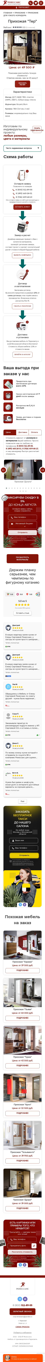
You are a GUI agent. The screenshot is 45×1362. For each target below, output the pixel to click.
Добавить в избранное (23, 1333)
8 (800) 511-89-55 (24, 190)
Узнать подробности (37, 129)
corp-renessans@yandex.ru (22, 1317)
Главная (7, 13)
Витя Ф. (15, 773)
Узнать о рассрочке (22, 306)
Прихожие (20, 13)
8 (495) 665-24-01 (24, 194)
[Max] (24, 905)
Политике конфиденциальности (22, 863)
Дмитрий (16, 655)
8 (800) (22, 1305)
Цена (8, 432)
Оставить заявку (22, 207)
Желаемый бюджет (24, 524)
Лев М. (15, 684)
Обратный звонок (22, 1311)
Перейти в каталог (22, 354)
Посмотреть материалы (22, 559)
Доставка (22, 432)
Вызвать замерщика (22, 255)
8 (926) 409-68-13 (24, 197)
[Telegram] (20, 905)
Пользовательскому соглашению (23, 864)
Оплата (34, 432)
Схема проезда (22, 1327)
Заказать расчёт (22, 84)
